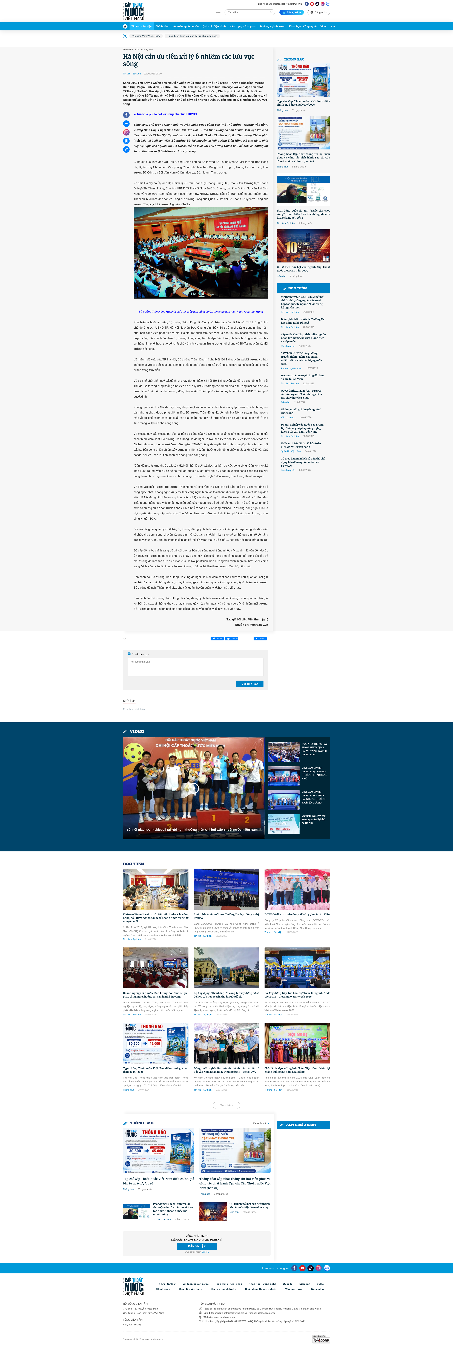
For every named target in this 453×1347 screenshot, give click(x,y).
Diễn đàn (281, 276)
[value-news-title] (158, 1150)
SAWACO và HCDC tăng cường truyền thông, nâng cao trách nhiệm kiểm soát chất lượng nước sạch (301, 358)
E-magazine (294, 12)
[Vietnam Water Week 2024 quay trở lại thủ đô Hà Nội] (284, 824)
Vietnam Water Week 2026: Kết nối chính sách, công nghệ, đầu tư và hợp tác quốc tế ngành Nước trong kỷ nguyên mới (302, 302)
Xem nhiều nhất (301, 1125)
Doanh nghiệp (288, 346)
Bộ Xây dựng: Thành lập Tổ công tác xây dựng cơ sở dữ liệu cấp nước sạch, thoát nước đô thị (226, 995)
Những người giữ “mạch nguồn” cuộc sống (301, 411)
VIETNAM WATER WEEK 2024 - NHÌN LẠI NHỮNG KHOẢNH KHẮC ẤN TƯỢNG (314, 797)
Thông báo (294, 59)
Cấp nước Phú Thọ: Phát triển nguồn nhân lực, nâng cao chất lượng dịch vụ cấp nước (303, 338)
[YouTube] (302, 1268)
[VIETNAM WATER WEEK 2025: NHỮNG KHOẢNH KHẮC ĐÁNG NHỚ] (284, 776)
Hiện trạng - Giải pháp (243, 26)
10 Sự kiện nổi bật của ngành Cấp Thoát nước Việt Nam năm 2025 (303, 268)
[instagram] (319, 1268)
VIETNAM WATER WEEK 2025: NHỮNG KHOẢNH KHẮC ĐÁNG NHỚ (314, 773)
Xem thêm (226, 1105)
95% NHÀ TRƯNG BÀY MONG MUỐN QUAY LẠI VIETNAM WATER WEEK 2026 (314, 749)
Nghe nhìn (317, 1289)
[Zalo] (328, 4)
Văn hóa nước (288, 417)
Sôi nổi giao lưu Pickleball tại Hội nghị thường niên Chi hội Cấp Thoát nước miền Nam (192, 829)
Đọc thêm (297, 288)
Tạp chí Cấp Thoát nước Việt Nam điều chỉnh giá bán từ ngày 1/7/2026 (303, 103)
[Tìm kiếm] (271, 12)
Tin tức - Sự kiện (141, 26)
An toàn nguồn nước (186, 26)
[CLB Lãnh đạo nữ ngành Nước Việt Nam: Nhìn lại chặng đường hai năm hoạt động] (297, 1043)
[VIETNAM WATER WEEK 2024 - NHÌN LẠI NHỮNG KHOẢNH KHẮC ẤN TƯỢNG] (284, 800)
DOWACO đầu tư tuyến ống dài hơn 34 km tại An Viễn (302, 377)
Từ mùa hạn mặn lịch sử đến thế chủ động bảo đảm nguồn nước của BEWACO (303, 462)
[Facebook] (307, 4)
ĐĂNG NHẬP (197, 1246)
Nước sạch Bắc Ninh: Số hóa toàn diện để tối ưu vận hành (301, 445)
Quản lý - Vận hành (214, 26)
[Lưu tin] (126, 141)
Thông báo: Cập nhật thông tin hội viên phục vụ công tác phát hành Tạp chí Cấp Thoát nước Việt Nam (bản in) (303, 157)
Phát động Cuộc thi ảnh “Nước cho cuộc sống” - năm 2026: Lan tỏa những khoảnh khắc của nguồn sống (303, 214)
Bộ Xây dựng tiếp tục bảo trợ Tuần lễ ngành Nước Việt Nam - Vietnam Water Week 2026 (297, 995)
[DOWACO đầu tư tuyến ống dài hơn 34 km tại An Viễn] (297, 889)
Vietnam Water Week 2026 (146, 36)
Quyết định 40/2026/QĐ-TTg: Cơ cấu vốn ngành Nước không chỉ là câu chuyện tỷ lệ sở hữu (301, 394)
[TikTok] (317, 4)
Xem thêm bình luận (134, 709)
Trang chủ (128, 49)
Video (323, 26)
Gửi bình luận (250, 683)
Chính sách (162, 26)
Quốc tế (288, 1283)
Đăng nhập (321, 12)
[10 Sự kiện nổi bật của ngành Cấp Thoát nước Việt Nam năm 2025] (303, 246)
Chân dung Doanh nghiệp (260, 1289)
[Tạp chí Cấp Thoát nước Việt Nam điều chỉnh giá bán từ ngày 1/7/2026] (303, 80)
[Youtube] (312, 4)
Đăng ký (205, 1252)
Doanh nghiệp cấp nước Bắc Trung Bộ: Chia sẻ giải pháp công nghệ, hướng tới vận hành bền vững (302, 428)
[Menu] (332, 26)
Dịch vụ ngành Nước (272, 26)
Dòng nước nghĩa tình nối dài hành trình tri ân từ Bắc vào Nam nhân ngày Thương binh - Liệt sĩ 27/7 (226, 1070)
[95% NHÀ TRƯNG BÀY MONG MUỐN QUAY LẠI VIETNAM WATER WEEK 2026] (284, 752)
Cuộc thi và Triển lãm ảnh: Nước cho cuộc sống (192, 36)
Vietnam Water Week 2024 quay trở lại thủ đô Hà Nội (313, 819)
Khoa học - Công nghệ (303, 26)
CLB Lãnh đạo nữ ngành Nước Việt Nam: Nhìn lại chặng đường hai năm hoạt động (297, 1070)
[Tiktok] (310, 1268)
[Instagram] (323, 4)
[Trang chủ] (126, 26)
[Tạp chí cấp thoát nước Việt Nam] (133, 11)
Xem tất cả (259, 1123)
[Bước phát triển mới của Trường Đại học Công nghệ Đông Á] (226, 889)
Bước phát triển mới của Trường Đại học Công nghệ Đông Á (303, 321)
